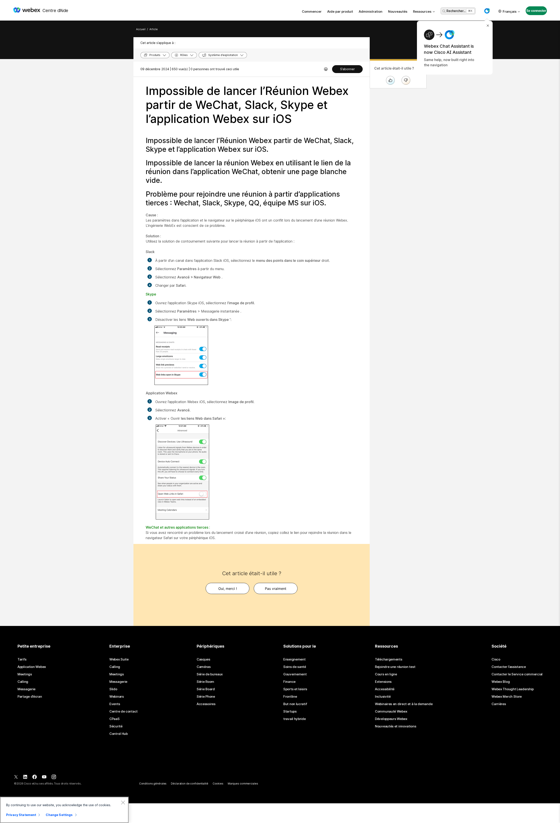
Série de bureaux (210, 674)
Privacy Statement (21, 815)
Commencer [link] (312, 11)
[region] (64, 810)
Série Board (206, 689)
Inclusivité (383, 696)
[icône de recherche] (444, 11)
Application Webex (32, 666)
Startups (290, 711)
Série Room (205, 681)
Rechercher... (456, 11)
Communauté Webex (391, 711)
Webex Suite (119, 659)
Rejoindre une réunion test (395, 666)
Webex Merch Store (507, 696)
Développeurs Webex (391, 718)
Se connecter (536, 10)
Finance (289, 681)
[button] (487, 11)
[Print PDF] (325, 69)
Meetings (25, 674)
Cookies (218, 783)
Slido (113, 689)
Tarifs (22, 659)
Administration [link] (370, 11)
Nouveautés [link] (397, 11)
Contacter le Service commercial (517, 674)
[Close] (123, 802)
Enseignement (294, 659)
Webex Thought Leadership (513, 689)
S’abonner (347, 69)
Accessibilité (384, 689)
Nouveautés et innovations (395, 726)
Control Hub (118, 733)
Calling (23, 681)
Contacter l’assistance (509, 666)
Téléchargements (388, 659)
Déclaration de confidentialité (189, 783)
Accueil (140, 29)
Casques (203, 659)
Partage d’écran (30, 696)
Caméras (204, 666)
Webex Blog (501, 681)
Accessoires (206, 704)
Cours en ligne (386, 674)
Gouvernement (294, 674)
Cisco (496, 659)
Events (114, 704)
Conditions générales (153, 783)
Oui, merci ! (227, 588)
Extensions (383, 681)
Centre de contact (123, 711)
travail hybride (294, 718)
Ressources (422, 11)
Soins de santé (294, 666)
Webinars (116, 696)
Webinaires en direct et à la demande (403, 704)
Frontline (290, 696)
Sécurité (115, 726)
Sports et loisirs (295, 689)
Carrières (499, 704)
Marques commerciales (243, 783)
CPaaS (114, 718)
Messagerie (26, 689)
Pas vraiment (275, 588)
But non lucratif (295, 704)
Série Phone (206, 696)
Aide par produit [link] (340, 11)
